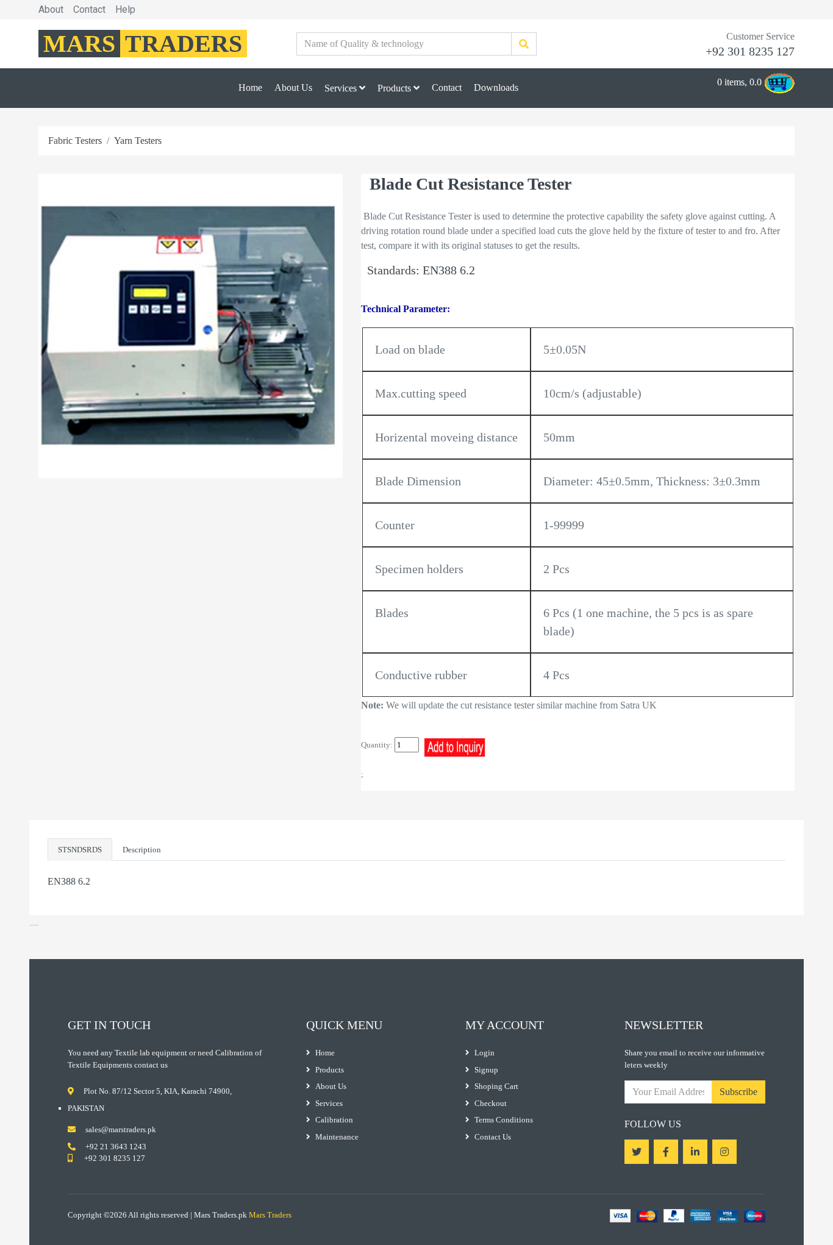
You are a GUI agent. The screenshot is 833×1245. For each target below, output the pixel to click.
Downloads (496, 87)
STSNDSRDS (80, 849)
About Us (293, 87)
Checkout (490, 1103)
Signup (486, 1069)
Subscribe (738, 1091)
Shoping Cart (496, 1086)
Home (250, 87)
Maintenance (337, 1136)
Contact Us (492, 1136)
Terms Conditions (503, 1119)
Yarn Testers (138, 140)
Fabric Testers (75, 140)
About (50, 9)
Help (125, 9)
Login (484, 1052)
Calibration (334, 1119)
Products (395, 88)
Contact (89, 9)
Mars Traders (270, 1214)
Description (142, 849)
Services (341, 88)
